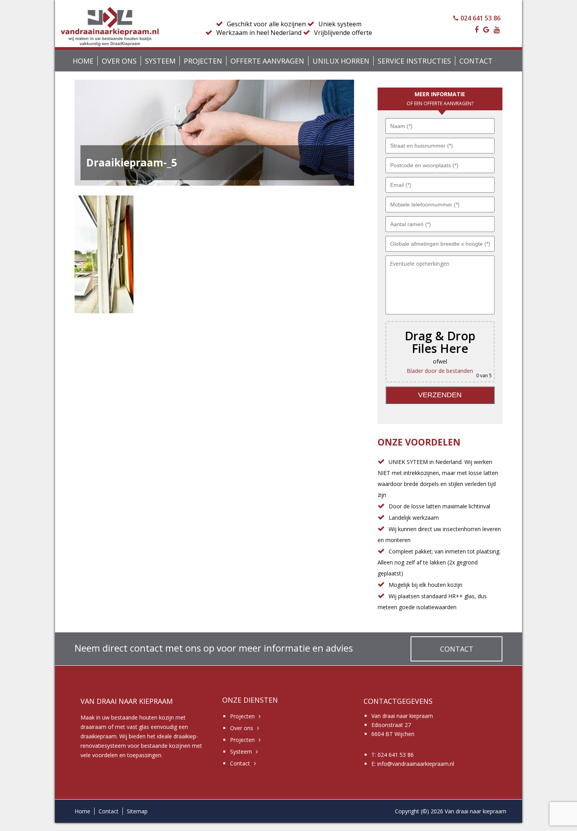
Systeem (160, 61)
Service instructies (414, 61)
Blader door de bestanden (440, 370)
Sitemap (137, 811)
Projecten (203, 61)
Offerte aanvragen (267, 61)
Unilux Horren (340, 61)
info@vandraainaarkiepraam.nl (415, 763)
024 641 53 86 (480, 18)
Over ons (119, 61)
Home (83, 61)
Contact (476, 61)
